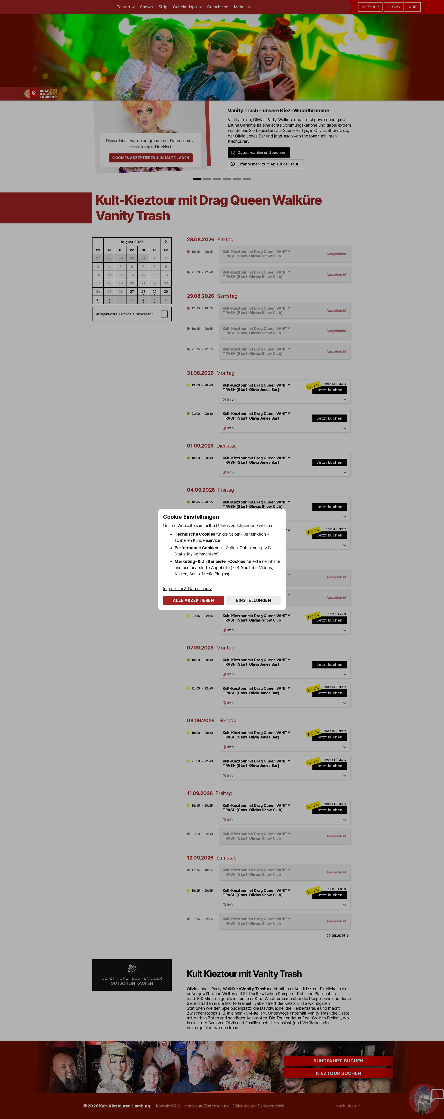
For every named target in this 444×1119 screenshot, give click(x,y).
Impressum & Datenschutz (187, 588)
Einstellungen (253, 600)
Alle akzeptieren (193, 600)
